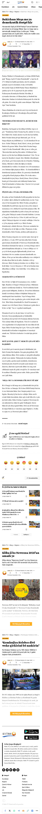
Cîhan (32, 495)
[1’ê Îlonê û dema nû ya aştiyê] (34, 503)
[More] (37, 810)
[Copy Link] (28, 810)
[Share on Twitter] (9, 810)
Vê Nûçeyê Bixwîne (21, 624)
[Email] (23, 810)
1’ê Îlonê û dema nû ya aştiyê (12, 501)
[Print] (32, 810)
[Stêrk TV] (21, 2)
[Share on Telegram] (18, 810)
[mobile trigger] (4, 2)
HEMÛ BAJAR (23, 423)
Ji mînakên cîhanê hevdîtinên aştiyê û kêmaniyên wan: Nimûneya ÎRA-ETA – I (13, 512)
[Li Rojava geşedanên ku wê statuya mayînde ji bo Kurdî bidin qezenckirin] (34, 524)
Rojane (5, 15)
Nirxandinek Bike (33, 478)
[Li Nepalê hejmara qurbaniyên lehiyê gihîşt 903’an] (34, 493)
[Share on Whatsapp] (14, 810)
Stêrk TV (10, 41)
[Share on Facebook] (5, 810)
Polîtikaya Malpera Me (31, 444)
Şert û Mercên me (27, 446)
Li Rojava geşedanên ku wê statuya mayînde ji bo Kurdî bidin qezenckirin (14, 524)
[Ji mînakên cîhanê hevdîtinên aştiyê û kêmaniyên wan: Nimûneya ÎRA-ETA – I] (34, 512)
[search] (32, 2)
